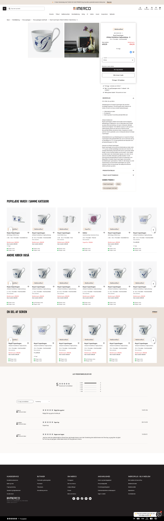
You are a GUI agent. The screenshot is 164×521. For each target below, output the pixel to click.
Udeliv (92, 14)
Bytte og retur (10, 483)
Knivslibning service (42, 490)
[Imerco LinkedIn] (90, 498)
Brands (51, 14)
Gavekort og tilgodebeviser (14, 490)
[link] (90, 392)
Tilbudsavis (40, 487)
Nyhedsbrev (131, 490)
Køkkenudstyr (66, 14)
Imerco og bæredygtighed (104, 480)
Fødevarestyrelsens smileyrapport (106, 490)
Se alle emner (10, 494)
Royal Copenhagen (108, 184)
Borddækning (76, 14)
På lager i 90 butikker (118, 80)
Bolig (83, 14)
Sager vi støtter (102, 494)
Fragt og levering (11, 487)
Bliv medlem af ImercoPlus (135, 480)
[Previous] (10, 230)
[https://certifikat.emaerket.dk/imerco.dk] (155, 519)
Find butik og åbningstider (44, 480)
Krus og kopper (26, 20)
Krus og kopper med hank (40, 20)
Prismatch (39, 483)
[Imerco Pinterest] (86, 498)
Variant (105, 57)
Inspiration (104, 14)
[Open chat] (4, 8)
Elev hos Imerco (71, 483)
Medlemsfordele (132, 483)
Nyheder (112, 14)
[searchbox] (24, 401)
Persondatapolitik (102, 483)
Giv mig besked (118, 69)
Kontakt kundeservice (12, 480)
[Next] (153, 230)
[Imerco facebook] (73, 498)
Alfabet (118, 184)
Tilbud (57, 14)
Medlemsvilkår (132, 487)
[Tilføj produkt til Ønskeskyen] (130, 52)
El (87, 14)
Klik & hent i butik (118, 75)
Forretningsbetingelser (104, 487)
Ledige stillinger (71, 487)
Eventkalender (132, 494)
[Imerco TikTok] (82, 498)
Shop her (109, 2)
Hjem (8, 20)
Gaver (97, 14)
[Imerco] (82, 8)
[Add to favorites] (133, 52)
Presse (69, 490)
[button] (118, 35)
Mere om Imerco (71, 494)
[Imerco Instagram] (78, 498)
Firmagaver (70, 480)
